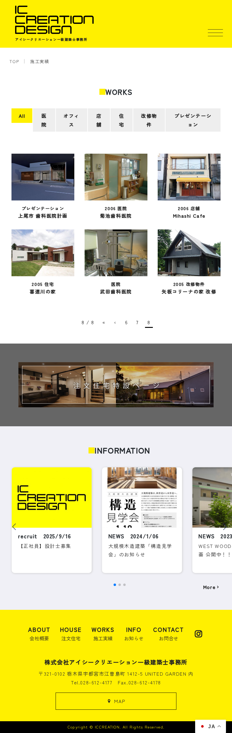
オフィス (71, 120)
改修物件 (149, 120)
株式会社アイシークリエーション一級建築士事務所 (116, 662)
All (22, 115)
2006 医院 (116, 212)
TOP (14, 61)
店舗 (99, 120)
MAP (119, 701)
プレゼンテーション (192, 120)
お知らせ (133, 633)
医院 (44, 120)
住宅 (121, 120)
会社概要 (39, 633)
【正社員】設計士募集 (44, 545)
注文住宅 (71, 633)
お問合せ (168, 633)
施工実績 (39, 61)
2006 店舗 (189, 212)
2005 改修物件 (189, 288)
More (209, 587)
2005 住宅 (43, 288)
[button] (14, 526)
